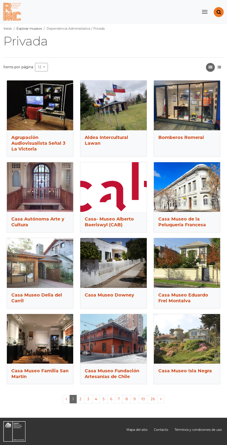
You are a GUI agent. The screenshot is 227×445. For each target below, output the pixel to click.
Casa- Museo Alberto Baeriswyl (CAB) (109, 221)
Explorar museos (29, 29)
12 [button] (40, 67)
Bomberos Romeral (181, 137)
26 (153, 399)
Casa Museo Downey (109, 295)
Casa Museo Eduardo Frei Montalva (183, 297)
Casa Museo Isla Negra (185, 370)
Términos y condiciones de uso (198, 430)
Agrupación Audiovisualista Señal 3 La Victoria (38, 143)
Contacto (161, 430)
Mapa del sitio (137, 430)
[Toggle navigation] (204, 12)
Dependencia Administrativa (68, 29)
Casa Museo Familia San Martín (39, 373)
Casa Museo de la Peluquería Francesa (182, 221)
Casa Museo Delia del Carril (36, 297)
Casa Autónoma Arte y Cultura (37, 221)
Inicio (8, 29)
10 (143, 399)
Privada (99, 29)
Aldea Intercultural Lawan (106, 140)
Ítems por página (18, 67)
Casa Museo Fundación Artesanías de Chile (112, 373)
